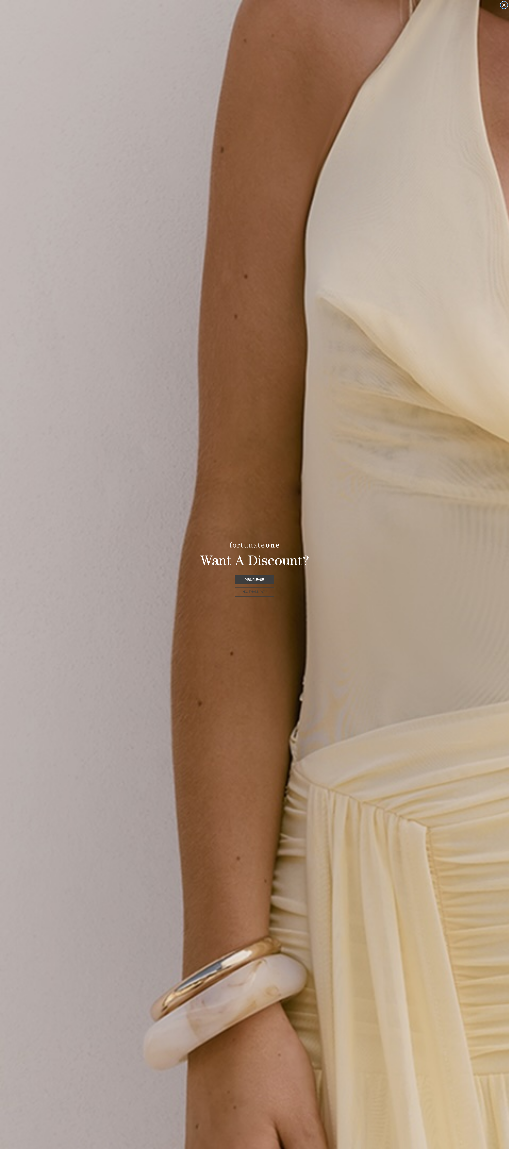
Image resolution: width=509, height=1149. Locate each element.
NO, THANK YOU (255, 592)
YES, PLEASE (254, 580)
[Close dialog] (503, 5)
